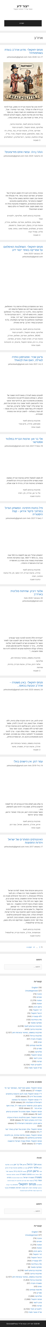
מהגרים (40, 229)
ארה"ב (30, 131)
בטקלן (29, 225)
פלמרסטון (31, 134)
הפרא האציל (26, 339)
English (35, 987)
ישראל (19, 824)
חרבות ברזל (18, 1171)
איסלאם (28, 222)
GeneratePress (12, 1324)
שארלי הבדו (32, 232)
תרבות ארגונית (24, 1190)
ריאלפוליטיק (8, 137)
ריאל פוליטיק (19, 137)
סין (24, 493)
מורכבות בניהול (36, 1036)
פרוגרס (17, 342)
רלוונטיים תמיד (17, 127)
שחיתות (40, 667)
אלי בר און (36, 493)
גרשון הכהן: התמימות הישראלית (29, 1123)
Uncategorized (31, 991)
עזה (28, 1180)
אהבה (39, 994)
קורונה (39, 1061)
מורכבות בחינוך (16, 124)
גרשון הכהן (38, 1007)
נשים (40, 1042)
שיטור (14, 747)
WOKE (37, 336)
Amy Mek (36, 222)
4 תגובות (36, 235)
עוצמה (31, 1180)
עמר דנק (13, 824)
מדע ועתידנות (36, 1020)
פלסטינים (39, 1185)
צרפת (15, 229)
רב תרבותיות (9, 342)
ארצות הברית (22, 131)
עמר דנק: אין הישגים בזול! (28, 761)
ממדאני (11, 339)
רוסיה (20, 493)
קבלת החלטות (37, 137)
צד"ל (8, 134)
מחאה (17, 1174)
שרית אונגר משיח (35, 1068)
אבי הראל (32, 1164)
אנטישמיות (36, 932)
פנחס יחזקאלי (29, 127)
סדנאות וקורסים (36, 1045)
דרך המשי (19, 573)
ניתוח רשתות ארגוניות (17, 1177)
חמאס (24, 1171)
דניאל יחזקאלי (36, 1013)
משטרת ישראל (28, 1177)
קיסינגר (28, 137)
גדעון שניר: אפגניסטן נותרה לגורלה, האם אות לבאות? (27, 358)
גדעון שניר (22, 424)
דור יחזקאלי (37, 1010)
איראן (38, 824)
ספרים (39, 1048)
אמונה (39, 1000)
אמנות (39, 1003)
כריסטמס (12, 225)
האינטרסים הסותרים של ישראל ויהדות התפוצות (25, 841)
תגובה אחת (35, 345)
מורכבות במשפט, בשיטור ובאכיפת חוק (25, 658)
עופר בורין (37, 1180)
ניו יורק (35, 342)
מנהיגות (9, 1174)
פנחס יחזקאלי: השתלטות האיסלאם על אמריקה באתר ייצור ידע (23, 248)
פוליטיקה (39, 127)
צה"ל (11, 1185)
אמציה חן (25, 1168)
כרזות (33, 1174)
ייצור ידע (23, 6)
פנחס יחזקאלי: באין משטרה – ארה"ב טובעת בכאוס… (26, 684)
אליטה (11, 1164)
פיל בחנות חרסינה (11, 1180)
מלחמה (13, 1174)
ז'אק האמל (21, 225)
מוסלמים (32, 229)
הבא (29, 947)
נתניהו (9, 1178)
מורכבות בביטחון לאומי (31, 124)
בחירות (10, 664)
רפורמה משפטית (15, 1188)
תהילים (30, 1190)
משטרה (20, 747)
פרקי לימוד (38, 1058)
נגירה (41, 342)
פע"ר (13, 134)
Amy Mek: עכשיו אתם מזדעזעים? (23, 152)
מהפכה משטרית (26, 1174)
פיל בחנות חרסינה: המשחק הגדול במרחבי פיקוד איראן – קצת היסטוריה (24, 511)
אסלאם (14, 222)
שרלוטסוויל (9, 932)
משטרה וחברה (36, 1039)
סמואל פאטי (23, 229)
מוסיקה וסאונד (36, 1023)
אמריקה (37, 131)
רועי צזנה (25, 1188)
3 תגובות (36, 140)
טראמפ (26, 824)
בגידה (10, 131)
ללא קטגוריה (37, 1016)
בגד (14, 131)
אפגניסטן (36, 424)
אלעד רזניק (36, 664)
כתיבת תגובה (35, 496)
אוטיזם (39, 997)
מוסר (38, 134)
